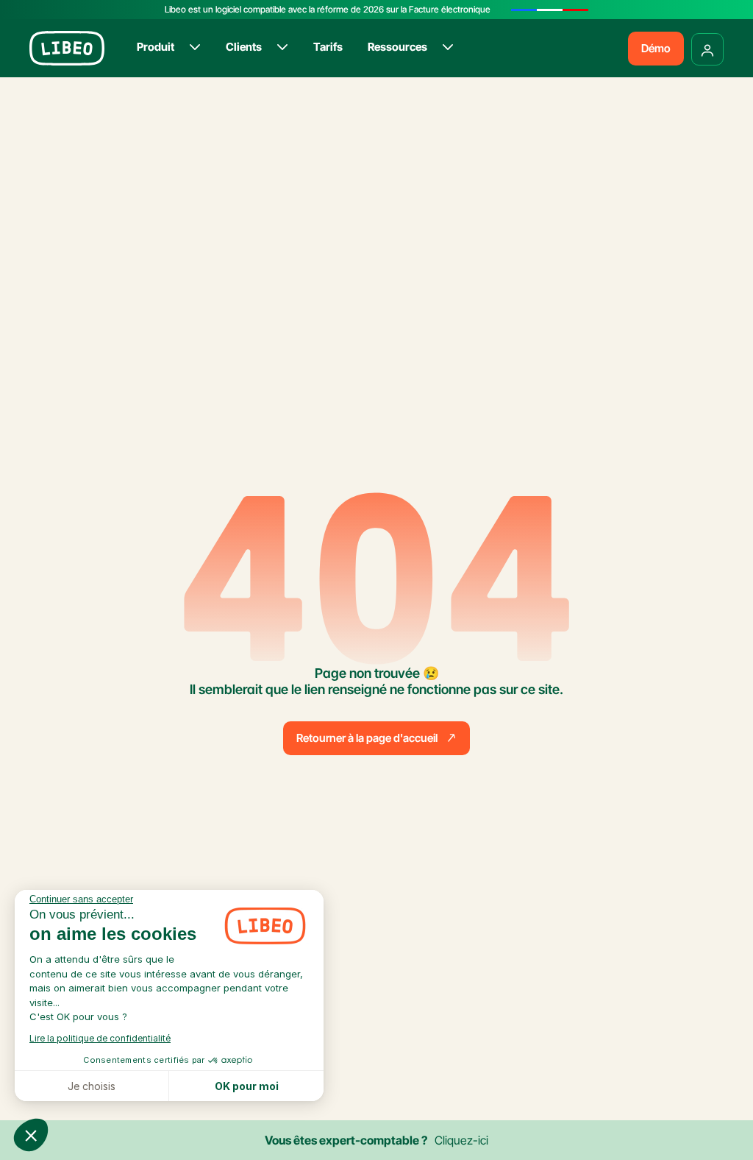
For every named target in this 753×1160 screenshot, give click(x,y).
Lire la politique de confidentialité (100, 1038)
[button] (31, 1135)
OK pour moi (247, 1086)
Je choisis (91, 1086)
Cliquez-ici (461, 1140)
